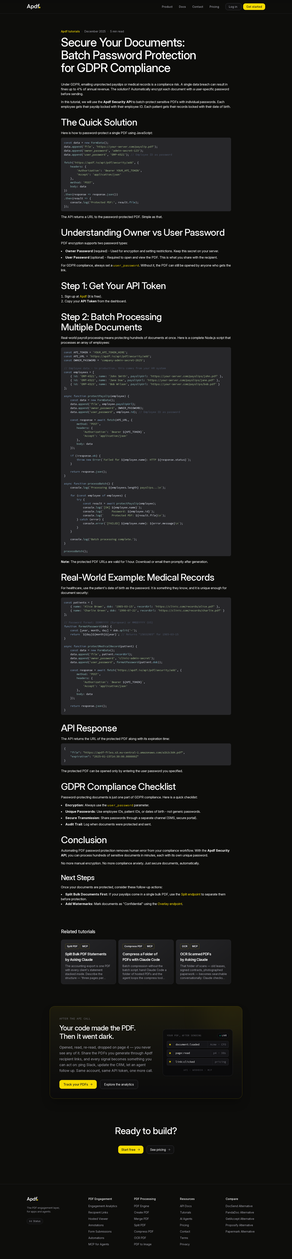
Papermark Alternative (240, 1231)
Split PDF (140, 1225)
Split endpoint (190, 894)
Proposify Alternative (239, 1225)
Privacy (185, 1244)
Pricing (214, 6)
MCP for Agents (98, 1244)
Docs (182, 6)
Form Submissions (100, 1231)
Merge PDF (141, 1218)
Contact (197, 6)
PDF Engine (141, 1206)
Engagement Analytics (102, 1206)
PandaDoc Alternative (240, 1212)
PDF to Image (143, 1244)
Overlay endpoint (170, 904)
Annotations (96, 1225)
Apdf (83, 296)
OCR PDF (140, 1238)
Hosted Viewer (98, 1218)
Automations (96, 1238)
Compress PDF (144, 1231)
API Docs (186, 1206)
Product (167, 6)
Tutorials (185, 1212)
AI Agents (186, 1218)
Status (37, 1221)
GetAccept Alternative (240, 1218)
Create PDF (141, 1212)
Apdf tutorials (70, 31)
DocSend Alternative (239, 1206)
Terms (184, 1238)
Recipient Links (98, 1212)
